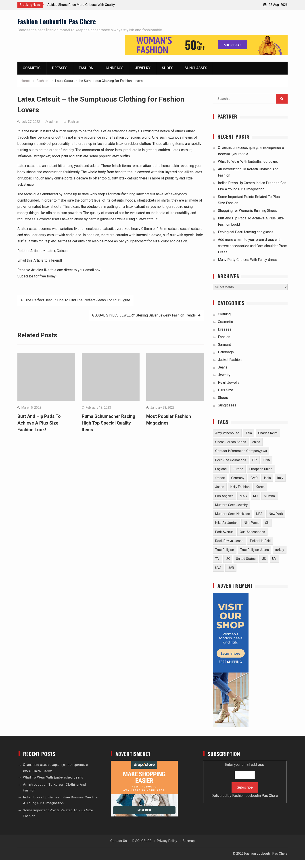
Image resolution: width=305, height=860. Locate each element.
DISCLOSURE (141, 841)
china (256, 442)
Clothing (224, 314)
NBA (259, 514)
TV (217, 559)
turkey (279, 550)
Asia (248, 433)
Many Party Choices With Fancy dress (247, 260)
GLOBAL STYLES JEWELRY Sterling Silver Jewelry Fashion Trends (144, 315)
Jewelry (142, 68)
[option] (87, 5)
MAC (243, 496)
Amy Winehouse (227, 433)
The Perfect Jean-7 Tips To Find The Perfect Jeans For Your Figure (77, 300)
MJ (255, 496)
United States (246, 559)
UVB (231, 568)
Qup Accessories (252, 532)
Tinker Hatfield (260, 541)
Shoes (167, 68)
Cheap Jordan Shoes (230, 442)
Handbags (114, 68)
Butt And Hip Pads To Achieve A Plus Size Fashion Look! (39, 423)
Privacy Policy (167, 841)
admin (53, 121)
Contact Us (118, 841)
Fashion (86, 68)
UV (274, 559)
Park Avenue (224, 532)
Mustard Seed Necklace (232, 514)
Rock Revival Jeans (229, 541)
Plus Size (225, 390)
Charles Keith (268, 433)
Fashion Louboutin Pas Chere (56, 21)
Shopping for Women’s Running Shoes (247, 210)
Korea (260, 487)
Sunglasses (196, 68)
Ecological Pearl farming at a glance (246, 232)
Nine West (251, 523)
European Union (260, 469)
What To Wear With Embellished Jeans (248, 161)
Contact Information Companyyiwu (241, 451)
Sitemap (189, 841)
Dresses (59, 68)
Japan (219, 487)
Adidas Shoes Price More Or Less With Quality (81, 5)
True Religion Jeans (254, 550)
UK (228, 559)
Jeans (223, 367)
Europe (238, 469)
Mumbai (270, 496)
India (267, 478)
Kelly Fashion (240, 487)
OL (267, 523)
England (221, 469)
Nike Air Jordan (226, 523)
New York (276, 514)
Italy (280, 478)
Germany (237, 478)
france (220, 478)
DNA (266, 460)
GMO (254, 478)
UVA (218, 568)
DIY (254, 460)
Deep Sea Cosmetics (230, 460)
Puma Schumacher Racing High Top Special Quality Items (108, 423)
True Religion (224, 550)
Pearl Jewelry (229, 382)
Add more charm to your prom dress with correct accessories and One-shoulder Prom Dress (252, 245)
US (264, 559)
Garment (224, 344)
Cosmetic (32, 68)
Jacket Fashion (230, 360)
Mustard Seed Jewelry (231, 505)
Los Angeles (224, 496)
